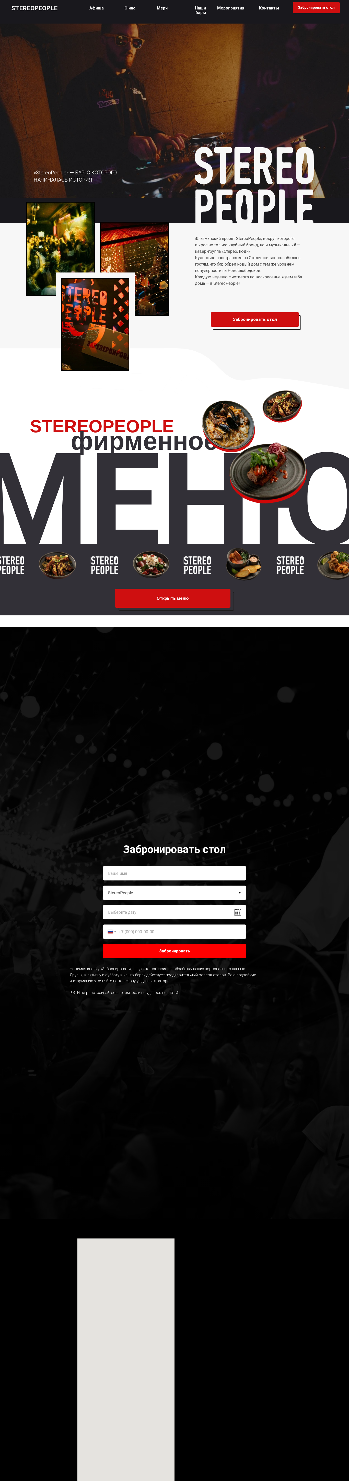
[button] (200, 10)
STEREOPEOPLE (34, 8)
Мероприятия (230, 8)
